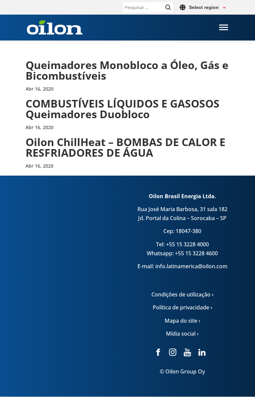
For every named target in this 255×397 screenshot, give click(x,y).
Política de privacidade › (182, 307)
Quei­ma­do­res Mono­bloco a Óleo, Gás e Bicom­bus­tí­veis (127, 70)
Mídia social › (182, 333)
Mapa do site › (182, 320)
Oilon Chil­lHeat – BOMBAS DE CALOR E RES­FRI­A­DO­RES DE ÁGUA (125, 147)
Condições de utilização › (182, 294)
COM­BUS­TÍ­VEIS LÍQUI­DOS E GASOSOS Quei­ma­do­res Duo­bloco (122, 108)
